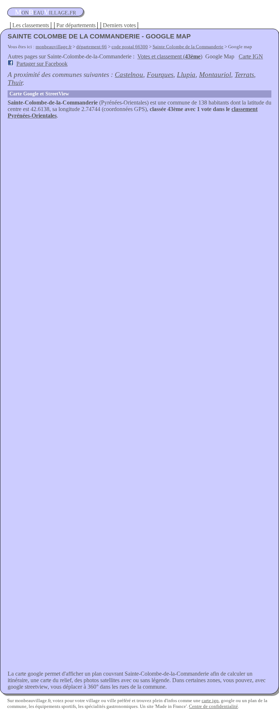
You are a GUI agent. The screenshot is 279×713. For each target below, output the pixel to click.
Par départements (76, 25)
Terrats (244, 74)
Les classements (30, 25)
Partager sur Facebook (42, 64)
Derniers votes (119, 25)
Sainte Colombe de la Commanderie (188, 46)
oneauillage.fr (45, 12)
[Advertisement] (139, 173)
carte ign (210, 700)
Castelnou (129, 74)
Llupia (186, 74)
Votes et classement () (169, 56)
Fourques (160, 74)
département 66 (91, 46)
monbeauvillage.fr (54, 46)
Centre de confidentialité (213, 706)
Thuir (15, 82)
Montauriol (215, 74)
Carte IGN (251, 56)
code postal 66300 (130, 46)
